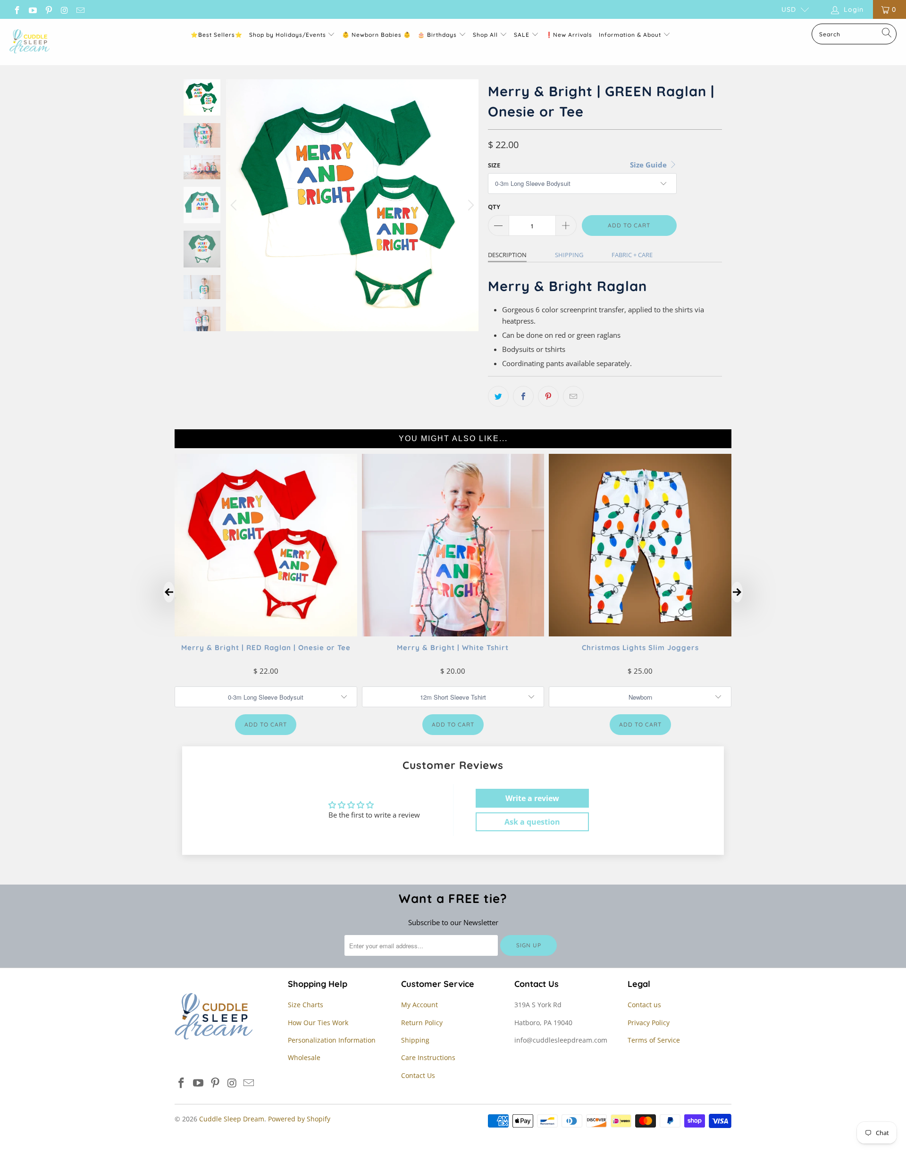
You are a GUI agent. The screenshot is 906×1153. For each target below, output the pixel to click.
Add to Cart (265, 724)
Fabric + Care (632, 255)
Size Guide (649, 164)
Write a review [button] (532, 798)
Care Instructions (428, 1057)
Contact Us (418, 1075)
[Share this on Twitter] (498, 396)
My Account (419, 1004)
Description (507, 255)
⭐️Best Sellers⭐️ (217, 34)
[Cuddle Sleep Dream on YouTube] (32, 9)
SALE (522, 34)
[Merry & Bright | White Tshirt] (453, 633)
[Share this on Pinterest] (548, 396)
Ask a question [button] (532, 822)
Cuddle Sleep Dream (231, 1118)
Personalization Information (332, 1040)
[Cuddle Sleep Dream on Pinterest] (48, 9)
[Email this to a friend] (573, 396)
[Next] (469, 205)
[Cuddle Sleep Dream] (29, 42)
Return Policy (422, 1022)
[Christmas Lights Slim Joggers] (640, 633)
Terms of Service (654, 1040)
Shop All (485, 34)
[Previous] (235, 205)
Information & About (630, 34)
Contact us (644, 1004)
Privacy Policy (649, 1022)
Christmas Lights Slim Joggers (640, 647)
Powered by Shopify (299, 1118)
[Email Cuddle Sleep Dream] (79, 9)
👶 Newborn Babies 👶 (376, 34)
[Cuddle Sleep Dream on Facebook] (16, 9)
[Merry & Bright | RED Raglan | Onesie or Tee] (266, 633)
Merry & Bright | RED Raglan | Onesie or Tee (266, 647)
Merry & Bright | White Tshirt (453, 647)
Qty (494, 206)
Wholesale (304, 1057)
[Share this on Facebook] (523, 396)
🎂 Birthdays (438, 34)
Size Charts (305, 1004)
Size (494, 165)
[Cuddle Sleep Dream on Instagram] (64, 9)
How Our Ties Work (318, 1022)
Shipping (569, 255)
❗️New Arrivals (568, 34)
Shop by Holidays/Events (287, 34)
